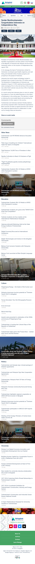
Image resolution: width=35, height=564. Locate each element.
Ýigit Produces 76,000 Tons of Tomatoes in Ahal (16, 150)
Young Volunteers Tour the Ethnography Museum (16, 300)
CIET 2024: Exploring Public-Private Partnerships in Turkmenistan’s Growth (17, 479)
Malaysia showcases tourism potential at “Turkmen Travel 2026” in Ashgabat (16, 293)
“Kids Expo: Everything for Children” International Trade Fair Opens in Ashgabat (16, 143)
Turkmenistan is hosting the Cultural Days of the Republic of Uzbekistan (16, 325)
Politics (11, 31)
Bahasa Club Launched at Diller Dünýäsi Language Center (16, 254)
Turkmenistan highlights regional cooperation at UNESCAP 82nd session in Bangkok (16, 395)
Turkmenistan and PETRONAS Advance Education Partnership (16, 136)
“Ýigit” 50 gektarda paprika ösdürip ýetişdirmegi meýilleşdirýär (16, 162)
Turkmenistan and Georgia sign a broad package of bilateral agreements (16, 366)
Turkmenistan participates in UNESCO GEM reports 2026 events (16, 409)
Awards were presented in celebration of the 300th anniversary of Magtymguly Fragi (16, 318)
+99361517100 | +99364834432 (22, 552)
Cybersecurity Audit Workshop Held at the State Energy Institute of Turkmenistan (15, 225)
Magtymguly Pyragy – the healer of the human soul (17, 287)
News (4, 31)
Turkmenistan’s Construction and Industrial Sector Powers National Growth (16, 495)
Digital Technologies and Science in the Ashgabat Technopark (16, 239)
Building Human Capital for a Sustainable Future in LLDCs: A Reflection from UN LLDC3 (17, 457)
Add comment (8, 124)
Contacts (17, 539)
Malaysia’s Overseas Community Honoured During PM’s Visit (16, 387)
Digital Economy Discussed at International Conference (14, 232)
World (18, 31)
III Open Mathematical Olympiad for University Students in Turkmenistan (15, 502)
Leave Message (17, 542)
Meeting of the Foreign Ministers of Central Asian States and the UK (16, 416)
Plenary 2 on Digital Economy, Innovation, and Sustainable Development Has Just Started (15, 450)
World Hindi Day (6, 311)
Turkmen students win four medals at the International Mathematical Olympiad (13, 218)
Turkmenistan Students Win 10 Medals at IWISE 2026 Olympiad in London (16, 170)
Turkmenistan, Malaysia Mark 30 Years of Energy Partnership (16, 380)
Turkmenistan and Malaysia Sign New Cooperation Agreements (16, 373)
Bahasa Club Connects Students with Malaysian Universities (15, 247)
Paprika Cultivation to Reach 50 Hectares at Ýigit (16, 156)
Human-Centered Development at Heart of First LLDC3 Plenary (15, 464)
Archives (17, 536)
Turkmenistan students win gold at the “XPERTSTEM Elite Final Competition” (17, 210)
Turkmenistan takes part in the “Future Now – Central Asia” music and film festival (17, 332)
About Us (17, 533)
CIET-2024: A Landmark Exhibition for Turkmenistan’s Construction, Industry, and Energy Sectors (16, 487)
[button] (33, 15)
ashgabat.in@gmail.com (26, 550)
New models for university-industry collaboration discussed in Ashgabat (16, 472)
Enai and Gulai (5, 306)
